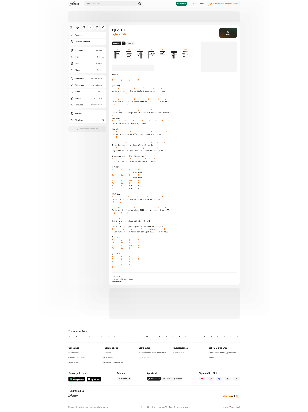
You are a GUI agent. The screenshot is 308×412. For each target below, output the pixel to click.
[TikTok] (227, 379)
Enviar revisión (117, 281)
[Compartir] (103, 27)
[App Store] (94, 379)
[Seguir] (187, 54)
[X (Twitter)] (236, 379)
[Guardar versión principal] (123, 43)
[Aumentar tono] (103, 57)
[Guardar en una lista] (84, 27)
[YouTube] (202, 379)
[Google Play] (76, 379)
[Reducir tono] (97, 57)
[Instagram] (210, 379)
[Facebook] (219, 379)
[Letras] (73, 395)
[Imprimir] (77, 27)
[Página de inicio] (73, 4)
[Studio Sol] (231, 396)
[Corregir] (96, 27)
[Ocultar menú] (71, 27)
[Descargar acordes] (90, 27)
